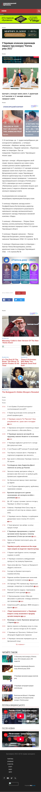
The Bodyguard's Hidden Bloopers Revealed (20, 392)
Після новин (8, 728)
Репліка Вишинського (13, 705)
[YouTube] (7, 778)
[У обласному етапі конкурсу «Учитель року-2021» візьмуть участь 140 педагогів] (7, 658)
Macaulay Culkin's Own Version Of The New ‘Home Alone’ (20, 342)
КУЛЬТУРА (10, 764)
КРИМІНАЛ (10, 761)
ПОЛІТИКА (10, 759)
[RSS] (15, 778)
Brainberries (5, 338)
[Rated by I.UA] (13, 785)
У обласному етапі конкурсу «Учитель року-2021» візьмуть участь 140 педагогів (25, 658)
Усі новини (20, 644)
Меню (4, 11)
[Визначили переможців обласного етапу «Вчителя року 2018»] (7, 668)
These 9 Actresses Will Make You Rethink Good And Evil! (28, 362)
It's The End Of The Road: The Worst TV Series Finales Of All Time (10, 362)
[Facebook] (4, 778)
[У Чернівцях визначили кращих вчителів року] (7, 678)
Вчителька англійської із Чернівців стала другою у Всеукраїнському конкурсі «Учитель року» (24, 697)
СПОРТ (10, 767)
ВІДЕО (10, 769)
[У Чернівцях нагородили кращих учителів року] (7, 688)
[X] (11, 778)
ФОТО (10, 772)
